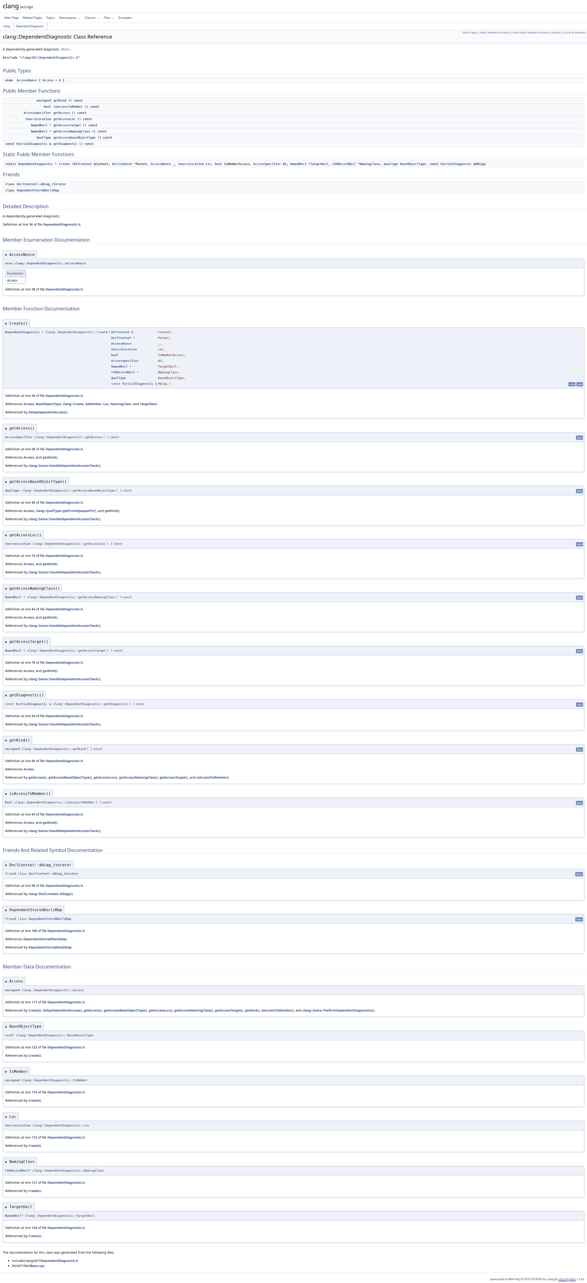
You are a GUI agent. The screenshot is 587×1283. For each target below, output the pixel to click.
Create (64, 164)
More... (66, 49)
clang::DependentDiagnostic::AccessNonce (50, 263)
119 (34, 1092)
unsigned (43, 100)
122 (34, 1047)
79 (33, 662)
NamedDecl (39, 125)
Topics (50, 17)
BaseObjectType (413, 164)
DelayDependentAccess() (47, 412)
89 (33, 502)
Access (47, 80)
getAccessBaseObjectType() (70, 777)
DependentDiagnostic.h (61, 224)
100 (34, 931)
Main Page (11, 17)
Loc (208, 164)
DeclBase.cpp (34, 1266)
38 (33, 289)
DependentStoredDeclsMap (38, 190)
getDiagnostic (65, 144)
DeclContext (122, 164)
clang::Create (73, 404)
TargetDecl (319, 164)
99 (33, 885)
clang (6, 26)
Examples (125, 17)
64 (33, 814)
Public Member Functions (495, 32)
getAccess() (37, 777)
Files (107, 17)
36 (31, 224)
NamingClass (370, 164)
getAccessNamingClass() (138, 777)
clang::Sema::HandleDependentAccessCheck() (64, 465)
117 (34, 1002)
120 (34, 1227)
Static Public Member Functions (530, 32)
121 (34, 1182)
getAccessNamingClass (71, 131)
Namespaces (68, 17)
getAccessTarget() (174, 777)
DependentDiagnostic (30, 26)
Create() (34, 1010)
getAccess (61, 113)
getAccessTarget (67, 125)
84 (33, 609)
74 (33, 555)
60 (33, 761)
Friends (556, 32)
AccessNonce (27, 80)
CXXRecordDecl (344, 164)
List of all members (575, 32)
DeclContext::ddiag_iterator (41, 184)
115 (34, 1137)
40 (33, 395)
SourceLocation (38, 119)
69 (33, 449)
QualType (43, 137)
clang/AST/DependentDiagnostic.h (49, 57)
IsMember (93, 404)
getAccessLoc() (105, 777)
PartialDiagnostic (31, 144)
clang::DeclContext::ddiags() (50, 894)
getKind (59, 100)
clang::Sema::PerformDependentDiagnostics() (338, 1010)
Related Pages (32, 17)
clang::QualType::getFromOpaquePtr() (66, 511)
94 (33, 716)
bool (47, 106)
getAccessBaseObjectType (74, 137)
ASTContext (83, 164)
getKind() (50, 457)
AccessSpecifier (37, 113)
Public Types (470, 32)
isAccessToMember (68, 106)
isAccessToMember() (213, 777)
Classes (90, 17)
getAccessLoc (64, 119)
